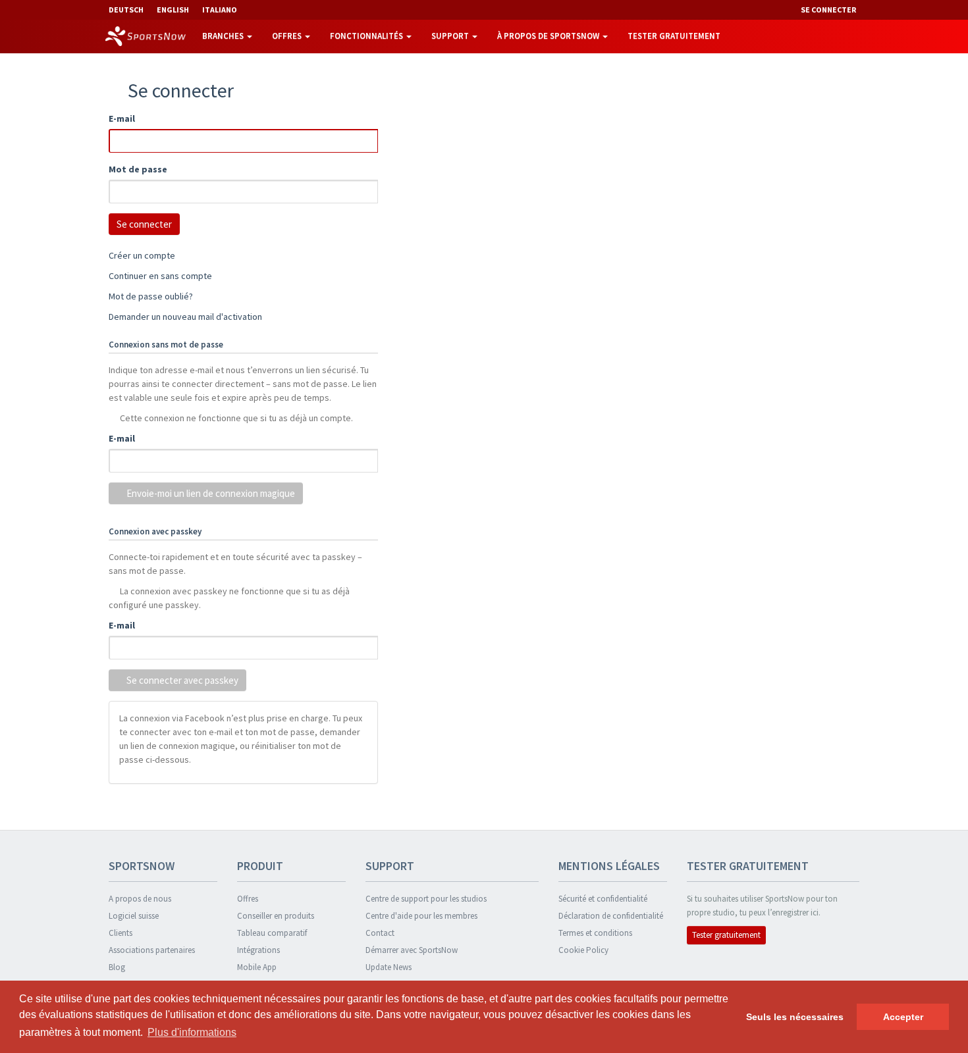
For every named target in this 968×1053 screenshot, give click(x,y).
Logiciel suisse (134, 915)
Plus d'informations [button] (192, 1032)
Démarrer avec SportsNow (411, 950)
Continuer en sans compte (160, 276)
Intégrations (258, 950)
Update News (388, 967)
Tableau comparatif (272, 932)
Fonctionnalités (367, 35)
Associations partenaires (152, 950)
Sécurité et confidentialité (602, 898)
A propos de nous (140, 898)
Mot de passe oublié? (151, 296)
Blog (117, 967)
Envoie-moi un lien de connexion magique (209, 493)
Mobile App (257, 967)
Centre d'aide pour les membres (421, 915)
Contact (379, 932)
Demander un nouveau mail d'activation (185, 316)
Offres (288, 35)
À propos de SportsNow (549, 35)
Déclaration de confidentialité (610, 915)
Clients (120, 932)
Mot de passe (138, 169)
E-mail (122, 118)
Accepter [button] (903, 1017)
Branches (224, 35)
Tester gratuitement (674, 35)
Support (451, 35)
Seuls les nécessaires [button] (795, 1017)
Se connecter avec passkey (181, 680)
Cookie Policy (583, 950)
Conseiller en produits (275, 915)
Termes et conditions (595, 932)
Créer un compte (142, 255)
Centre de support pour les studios (426, 898)
